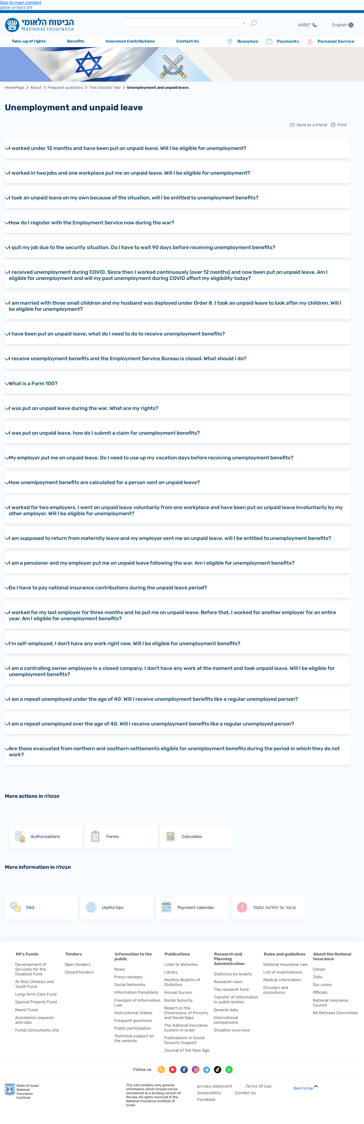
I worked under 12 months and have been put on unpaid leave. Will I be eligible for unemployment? (127, 148)
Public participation (132, 1028)
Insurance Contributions (130, 41)
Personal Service (336, 41)
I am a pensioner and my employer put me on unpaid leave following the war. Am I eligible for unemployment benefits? (151, 563)
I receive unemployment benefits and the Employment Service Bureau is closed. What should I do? (127, 358)
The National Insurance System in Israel (186, 1028)
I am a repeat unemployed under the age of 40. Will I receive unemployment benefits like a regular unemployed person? (153, 699)
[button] (243, 23)
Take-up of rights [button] (29, 41)
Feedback (206, 1099)
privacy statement (214, 1086)
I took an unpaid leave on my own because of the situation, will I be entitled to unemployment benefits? (133, 198)
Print (342, 125)
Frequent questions (65, 87)
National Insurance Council (330, 1003)
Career (319, 969)
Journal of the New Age (186, 1050)
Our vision (322, 984)
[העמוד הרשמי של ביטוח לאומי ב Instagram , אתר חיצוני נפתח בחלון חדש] (195, 1069)
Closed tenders (79, 972)
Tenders (73, 954)
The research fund (231, 989)
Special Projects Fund (36, 1002)
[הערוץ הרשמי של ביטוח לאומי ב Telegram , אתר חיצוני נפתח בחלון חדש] (206, 1069)
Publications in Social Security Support (184, 1040)
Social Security (178, 1000)
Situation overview (232, 1030)
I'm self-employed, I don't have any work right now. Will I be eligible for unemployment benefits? (124, 643)
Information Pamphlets (136, 992)
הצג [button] (301, 25)
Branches (247, 41)
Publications (177, 954)
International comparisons (226, 1020)
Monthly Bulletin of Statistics (182, 982)
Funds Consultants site (37, 1030)
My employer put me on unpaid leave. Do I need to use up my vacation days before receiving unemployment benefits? (151, 458)
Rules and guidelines (285, 954)
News (119, 969)
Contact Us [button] (187, 41)
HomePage (14, 87)
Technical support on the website (134, 1038)
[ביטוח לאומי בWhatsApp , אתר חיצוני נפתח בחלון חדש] (229, 1069)
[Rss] (161, 1069)
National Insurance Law (285, 964)
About (36, 87)
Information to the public (133, 956)
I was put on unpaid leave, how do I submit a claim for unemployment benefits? (104, 433)
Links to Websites (181, 964)
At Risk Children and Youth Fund (34, 984)
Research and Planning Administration (229, 959)
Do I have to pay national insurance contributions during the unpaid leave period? (108, 588)
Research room (228, 981)
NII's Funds (27, 954)
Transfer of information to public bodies (236, 999)
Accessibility (209, 1093)
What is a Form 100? (33, 383)
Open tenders (78, 964)
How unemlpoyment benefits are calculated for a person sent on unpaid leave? (104, 482)
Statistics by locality (233, 974)
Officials (320, 992)
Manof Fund (26, 1010)
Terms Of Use (259, 1086)
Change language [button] (337, 25)
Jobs (317, 977)
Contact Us (245, 1093)
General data (226, 1010)
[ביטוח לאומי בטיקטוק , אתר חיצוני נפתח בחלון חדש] (217, 1069)
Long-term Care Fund (35, 994)
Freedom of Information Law (137, 1003)
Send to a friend (312, 125)
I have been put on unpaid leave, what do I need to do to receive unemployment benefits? (117, 334)
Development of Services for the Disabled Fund (30, 969)
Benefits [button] (75, 41)
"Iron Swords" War (105, 87)
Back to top (303, 1088)
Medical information (282, 980)
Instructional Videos (133, 1012)
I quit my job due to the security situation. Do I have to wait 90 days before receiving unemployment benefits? (142, 247)
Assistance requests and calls (34, 1020)
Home (47, 25)
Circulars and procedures (275, 990)
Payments (288, 41)
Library (170, 972)
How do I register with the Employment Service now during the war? (91, 223)
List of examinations (282, 972)
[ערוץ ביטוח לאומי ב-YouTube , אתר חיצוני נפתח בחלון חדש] (172, 1069)
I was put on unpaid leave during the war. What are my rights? (83, 408)
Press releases (128, 977)
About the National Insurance (332, 956)
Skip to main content (20, 2)
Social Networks (129, 984)
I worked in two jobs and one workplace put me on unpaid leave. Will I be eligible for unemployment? (129, 173)
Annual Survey (178, 992)
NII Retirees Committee (335, 1012)
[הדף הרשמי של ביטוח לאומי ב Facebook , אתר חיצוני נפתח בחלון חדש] (184, 1069)
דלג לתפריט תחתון (16, 7)
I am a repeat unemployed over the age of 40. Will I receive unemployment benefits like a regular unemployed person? (151, 724)
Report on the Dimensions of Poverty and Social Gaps (186, 1013)
